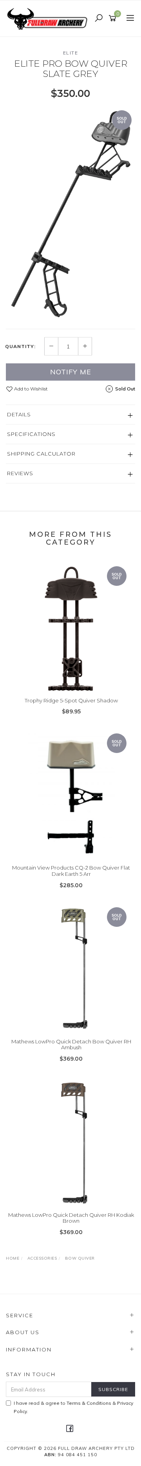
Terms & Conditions (89, 1403)
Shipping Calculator (41, 453)
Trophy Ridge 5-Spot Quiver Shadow (71, 700)
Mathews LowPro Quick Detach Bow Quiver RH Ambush (71, 1044)
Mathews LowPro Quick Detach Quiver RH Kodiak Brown (71, 1218)
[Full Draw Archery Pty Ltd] (49, 18)
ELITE (70, 53)
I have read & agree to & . (73, 1407)
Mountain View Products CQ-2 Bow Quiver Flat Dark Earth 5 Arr (71, 870)
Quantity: (20, 346)
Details (19, 414)
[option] (70, 213)
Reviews (20, 473)
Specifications (31, 434)
